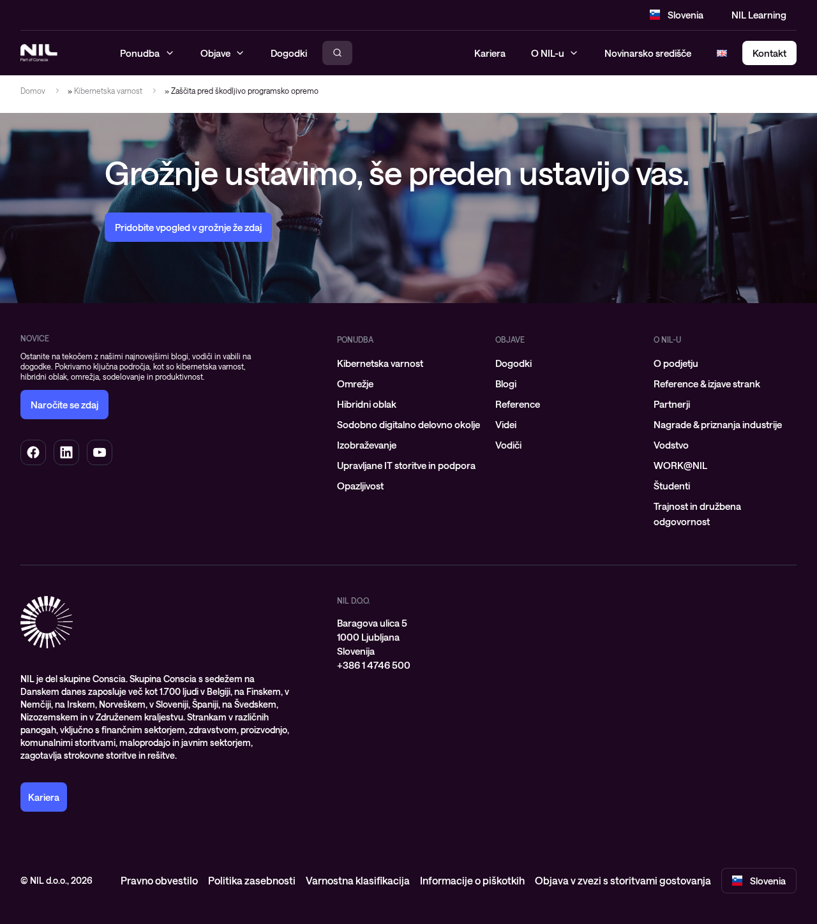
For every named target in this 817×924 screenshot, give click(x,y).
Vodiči (508, 445)
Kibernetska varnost (108, 90)
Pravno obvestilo (159, 880)
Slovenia (685, 14)
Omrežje (355, 383)
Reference (517, 404)
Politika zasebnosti (252, 880)
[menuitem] (408, 363)
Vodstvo (671, 445)
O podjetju (676, 363)
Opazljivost (360, 485)
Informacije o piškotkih (472, 880)
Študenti (672, 485)
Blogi (505, 383)
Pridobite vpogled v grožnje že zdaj (188, 227)
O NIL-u (547, 53)
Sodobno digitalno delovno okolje (408, 424)
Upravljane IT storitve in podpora (406, 465)
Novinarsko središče (647, 53)
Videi (505, 424)
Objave (510, 339)
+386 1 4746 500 (373, 665)
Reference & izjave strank (707, 383)
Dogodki (513, 363)
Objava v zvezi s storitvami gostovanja (623, 880)
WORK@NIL (680, 465)
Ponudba (355, 339)
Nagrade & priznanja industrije (718, 424)
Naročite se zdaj (64, 404)
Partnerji (672, 404)
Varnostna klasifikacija (358, 880)
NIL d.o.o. (353, 600)
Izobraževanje (366, 445)
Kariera (490, 53)
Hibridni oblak (366, 404)
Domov (32, 90)
